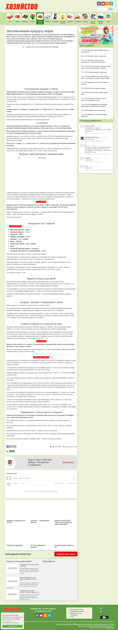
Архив (108, 21)
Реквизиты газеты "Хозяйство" (76, 614)
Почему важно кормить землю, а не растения (95, 51)
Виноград (25, 21)
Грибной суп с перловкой (93, 110)
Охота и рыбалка (93, 22)
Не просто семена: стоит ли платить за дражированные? (93, 99)
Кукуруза (12, 451)
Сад (10, 21)
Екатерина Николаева (92, 137)
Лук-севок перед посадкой (93, 88)
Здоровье (47, 21)
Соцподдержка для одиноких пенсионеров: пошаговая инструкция (94, 105)
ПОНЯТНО (12, 626)
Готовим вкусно (40, 22)
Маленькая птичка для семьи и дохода (95, 83)
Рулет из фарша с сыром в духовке (94, 162)
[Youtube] (103, 3)
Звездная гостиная (62, 22)
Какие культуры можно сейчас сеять (94, 93)
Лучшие (15, 483)
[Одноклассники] (107, 3)
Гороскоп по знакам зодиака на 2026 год (95, 141)
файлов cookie (6, 621)
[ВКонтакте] (99, 3)
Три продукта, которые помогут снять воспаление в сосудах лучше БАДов (95, 77)
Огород (17, 21)
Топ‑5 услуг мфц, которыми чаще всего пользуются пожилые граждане (95, 67)
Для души (70, 21)
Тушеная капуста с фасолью (94, 72)
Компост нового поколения (93, 56)
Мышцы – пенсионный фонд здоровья (94, 115)
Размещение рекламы (77, 611)
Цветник (32, 21)
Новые (9, 483)
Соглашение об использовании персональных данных (96, 626)
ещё (94, 152)
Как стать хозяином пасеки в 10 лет (94, 133)
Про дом (85, 21)
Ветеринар (55, 21)
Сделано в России (101, 22)
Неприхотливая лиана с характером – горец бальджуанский (93, 61)
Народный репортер (76, 609)
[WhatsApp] (15, 446)
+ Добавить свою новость (66, 554)
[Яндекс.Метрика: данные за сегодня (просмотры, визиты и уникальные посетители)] (106, 609)
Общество (78, 21)
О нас (72, 617)
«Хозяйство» (110, 628)
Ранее (22, 483)
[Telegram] (111, 3)
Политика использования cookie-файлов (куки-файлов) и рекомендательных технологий (84, 624)
